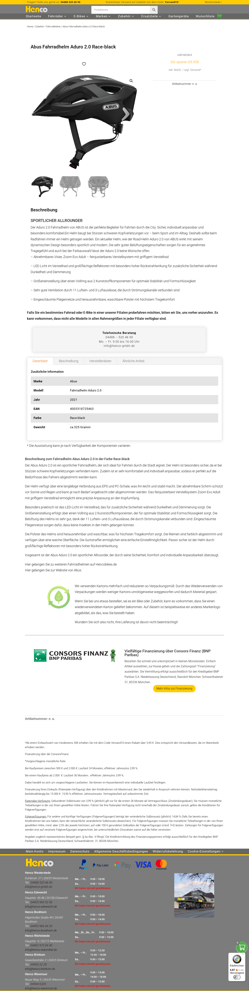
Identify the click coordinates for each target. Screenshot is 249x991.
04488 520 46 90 (70, 2)
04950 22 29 (38, 964)
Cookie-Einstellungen (204, 851)
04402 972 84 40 (41, 945)
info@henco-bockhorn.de (41, 930)
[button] (131, 81)
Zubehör (39, 26)
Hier (28, 564)
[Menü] (243, 955)
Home (30, 26)
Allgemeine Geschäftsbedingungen (121, 851)
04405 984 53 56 (41, 902)
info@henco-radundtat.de (41, 949)
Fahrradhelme (53, 26)
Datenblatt (40, 361)
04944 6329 (38, 984)
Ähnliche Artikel (133, 361)
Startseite (33, 16)
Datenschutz (80, 851)
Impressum (57, 851)
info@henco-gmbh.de (119, 346)
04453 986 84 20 (41, 926)
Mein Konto (35, 851)
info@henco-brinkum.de (40, 969)
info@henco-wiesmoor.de (41, 988)
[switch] (237, 977)
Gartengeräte (178, 16)
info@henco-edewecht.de (41, 906)
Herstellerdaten (100, 361)
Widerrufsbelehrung (168, 851)
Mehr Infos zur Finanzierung (174, 688)
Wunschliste (205, 16)
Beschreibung (68, 361)
